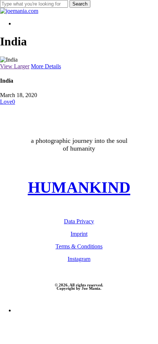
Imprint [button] (79, 234)
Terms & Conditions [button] (79, 246)
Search (79, 4)
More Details (46, 66)
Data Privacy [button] (79, 221)
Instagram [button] (79, 259)
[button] (79, 187)
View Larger (14, 66)
